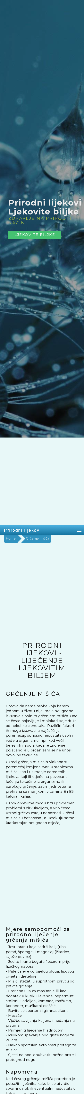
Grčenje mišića (37, 538)
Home (11, 538)
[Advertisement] (42, 481)
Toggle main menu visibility (79, 530)
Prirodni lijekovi (22, 530)
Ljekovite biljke (35, 234)
